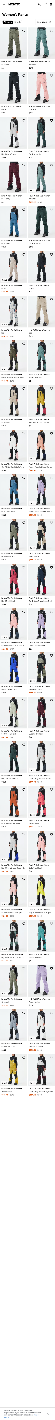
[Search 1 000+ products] (39, 4)
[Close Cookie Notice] (48, 1414)
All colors (8, 22)
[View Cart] (51, 4)
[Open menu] (4, 4)
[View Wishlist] (45, 4)
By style (18, 22)
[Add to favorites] (24, 31)
